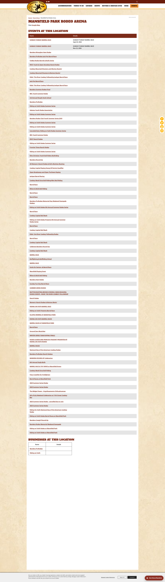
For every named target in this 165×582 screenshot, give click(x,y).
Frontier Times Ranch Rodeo (39, 147)
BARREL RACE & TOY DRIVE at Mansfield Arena (45, 366)
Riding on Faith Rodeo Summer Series (42, 106)
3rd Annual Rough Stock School (40, 98)
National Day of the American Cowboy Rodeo (45, 350)
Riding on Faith (35, 453)
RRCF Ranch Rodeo (36, 139)
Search (136, 1)
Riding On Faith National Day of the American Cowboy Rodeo (48, 411)
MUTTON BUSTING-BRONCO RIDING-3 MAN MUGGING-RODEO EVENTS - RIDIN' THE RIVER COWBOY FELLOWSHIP (49, 293)
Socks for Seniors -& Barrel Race (40, 267)
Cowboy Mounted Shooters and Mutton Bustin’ (46, 69)
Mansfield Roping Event (38, 271)
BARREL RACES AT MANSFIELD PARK (42, 323)
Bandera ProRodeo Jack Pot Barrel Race (43, 56)
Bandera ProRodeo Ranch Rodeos (41, 354)
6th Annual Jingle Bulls (37, 362)
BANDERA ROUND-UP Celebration (41, 358)
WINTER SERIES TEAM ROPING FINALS (42, 335)
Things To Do (79, 6)
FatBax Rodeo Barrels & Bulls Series (42, 61)
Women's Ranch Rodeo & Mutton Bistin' (43, 302)
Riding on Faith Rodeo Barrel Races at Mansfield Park (48, 416)
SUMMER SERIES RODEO (38, 288)
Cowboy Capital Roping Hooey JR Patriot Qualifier (47, 168)
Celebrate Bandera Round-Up (40, 247)
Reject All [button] (122, 577)
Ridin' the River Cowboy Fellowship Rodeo (44, 234)
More (126, 6)
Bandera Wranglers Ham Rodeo (40, 52)
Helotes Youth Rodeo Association (41, 110)
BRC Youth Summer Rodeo (39, 94)
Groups (97, 6)
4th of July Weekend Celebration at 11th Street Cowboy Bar (48, 396)
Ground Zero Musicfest (37, 331)
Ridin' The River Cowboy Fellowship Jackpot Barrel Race (49, 77)
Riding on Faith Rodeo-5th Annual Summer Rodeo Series (49, 207)
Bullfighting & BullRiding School (41, 259)
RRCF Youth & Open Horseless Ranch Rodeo (44, 65)
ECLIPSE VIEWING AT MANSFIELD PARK (43, 315)
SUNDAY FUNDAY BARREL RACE (40, 40)
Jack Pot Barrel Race (36, 81)
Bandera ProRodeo (36, 102)
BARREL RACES (35, 346)
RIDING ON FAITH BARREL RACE (40, 306)
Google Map (36, 25)
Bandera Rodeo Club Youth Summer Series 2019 (46, 118)
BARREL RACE (34, 255)
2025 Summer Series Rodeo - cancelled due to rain (47, 402)
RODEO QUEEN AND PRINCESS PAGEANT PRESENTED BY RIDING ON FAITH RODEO (48, 341)
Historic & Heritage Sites (112, 6)
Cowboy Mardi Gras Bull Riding (40, 371)
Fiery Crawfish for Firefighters (40, 375)
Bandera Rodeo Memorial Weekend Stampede (45, 424)
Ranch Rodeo (34, 298)
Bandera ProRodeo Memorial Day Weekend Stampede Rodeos (48, 202)
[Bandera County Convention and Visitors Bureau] (37, 7)
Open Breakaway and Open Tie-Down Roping (45, 172)
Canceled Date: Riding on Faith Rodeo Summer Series (48, 131)
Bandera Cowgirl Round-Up (39, 420)
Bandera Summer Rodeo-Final (40, 89)
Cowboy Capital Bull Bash (38, 216)
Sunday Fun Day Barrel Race (39, 284)
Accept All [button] (132, 577)
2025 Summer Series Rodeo (39, 383)
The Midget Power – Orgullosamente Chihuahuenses (48, 391)
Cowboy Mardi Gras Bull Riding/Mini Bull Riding (46, 180)
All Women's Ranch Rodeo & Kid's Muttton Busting (47, 164)
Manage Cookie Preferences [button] (108, 577)
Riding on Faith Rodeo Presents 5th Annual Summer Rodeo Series (47, 221)
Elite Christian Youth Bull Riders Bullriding (44, 156)
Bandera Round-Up (36, 160)
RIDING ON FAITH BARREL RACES (41, 319)
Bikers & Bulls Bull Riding (38, 189)
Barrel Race (36, 18)
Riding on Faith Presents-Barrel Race (42, 311)
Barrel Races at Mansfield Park (40, 379)
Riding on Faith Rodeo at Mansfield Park (43, 428)
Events (134, 6)
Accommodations (65, 6)
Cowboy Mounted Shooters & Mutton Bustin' (45, 73)
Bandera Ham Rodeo (37, 280)
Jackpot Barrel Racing (37, 176)
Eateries (89, 6)
